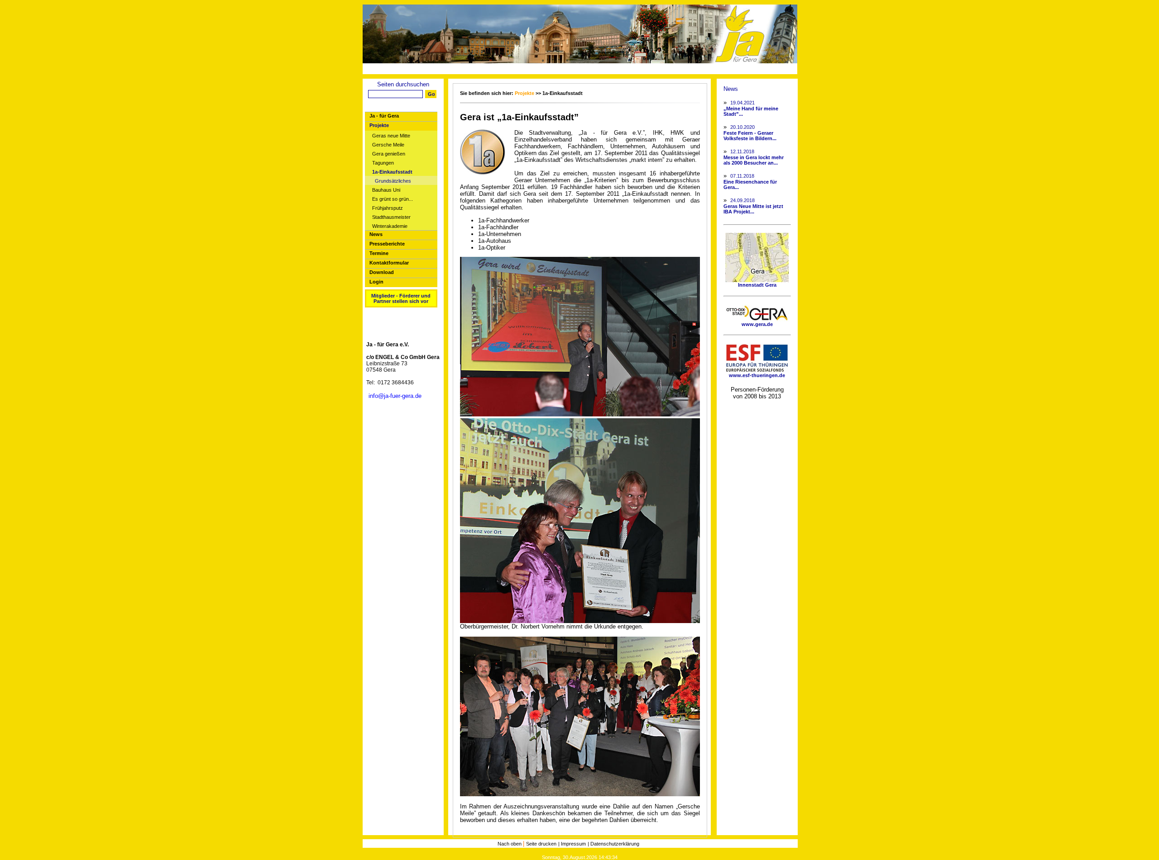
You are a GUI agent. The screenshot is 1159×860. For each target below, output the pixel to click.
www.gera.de (757, 324)
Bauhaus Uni (386, 190)
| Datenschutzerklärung (613, 843)
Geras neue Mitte (391, 135)
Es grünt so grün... (392, 199)
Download (381, 272)
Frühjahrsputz (387, 208)
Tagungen (383, 163)
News (376, 234)
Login (376, 281)
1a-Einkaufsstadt (392, 172)
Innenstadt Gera (757, 285)
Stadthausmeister (391, 217)
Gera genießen (388, 153)
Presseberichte (387, 243)
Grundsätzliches (393, 181)
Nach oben (510, 843)
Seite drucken (541, 843)
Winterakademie (389, 226)
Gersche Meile (388, 144)
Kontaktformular (389, 262)
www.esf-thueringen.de (757, 375)
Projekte (379, 125)
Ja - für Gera (384, 115)
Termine (378, 253)
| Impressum (572, 843)
